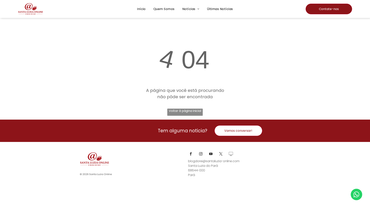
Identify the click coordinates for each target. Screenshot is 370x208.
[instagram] (201, 154)
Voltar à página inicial (185, 111)
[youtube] (211, 154)
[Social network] (231, 154)
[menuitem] (141, 9)
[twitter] (221, 154)
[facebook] (190, 154)
